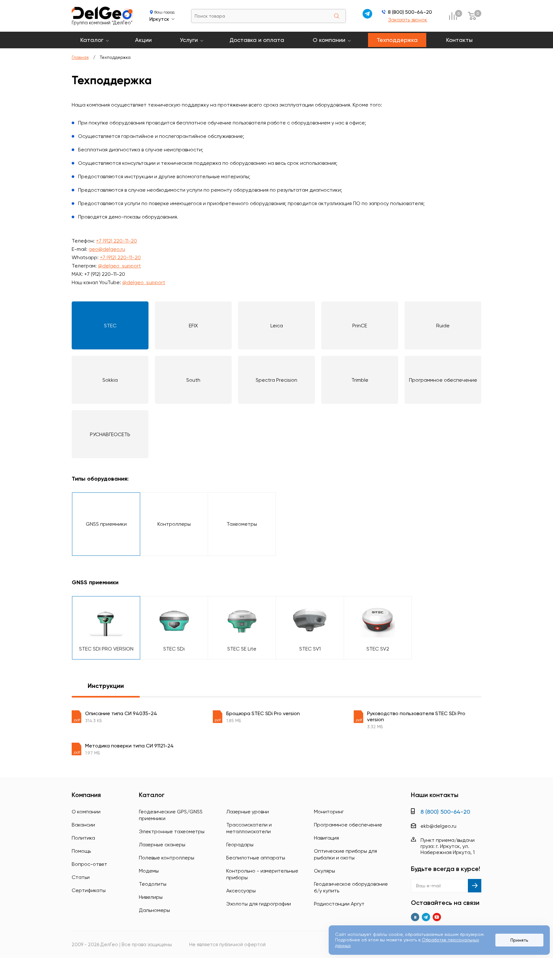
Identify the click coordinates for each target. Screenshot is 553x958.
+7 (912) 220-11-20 (116, 241)
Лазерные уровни (247, 812)
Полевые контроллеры (166, 858)
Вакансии (83, 825)
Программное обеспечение (348, 825)
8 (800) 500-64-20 (410, 12)
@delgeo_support (119, 266)
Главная (80, 57)
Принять (519, 940)
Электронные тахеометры (171, 831)
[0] (453, 16)
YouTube (437, 917)
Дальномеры (154, 910)
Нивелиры (151, 897)
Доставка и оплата (256, 39)
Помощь (81, 851)
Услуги (189, 39)
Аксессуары (241, 891)
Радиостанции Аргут (339, 904)
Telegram (426, 917)
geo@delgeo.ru (107, 249)
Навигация (326, 838)
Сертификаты (89, 890)
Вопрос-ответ (89, 864)
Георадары (239, 845)
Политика (83, 838)
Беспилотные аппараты (255, 858)
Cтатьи (81, 877)
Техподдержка (397, 39)
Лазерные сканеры (162, 845)
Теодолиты (152, 884)
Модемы (149, 871)
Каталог (91, 39)
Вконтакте (415, 917)
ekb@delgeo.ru (438, 826)
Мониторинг (329, 812)
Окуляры (324, 871)
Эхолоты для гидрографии (258, 904)
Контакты (459, 39)
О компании (329, 39)
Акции (143, 39)
